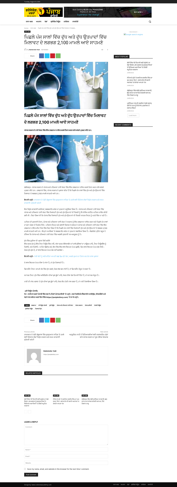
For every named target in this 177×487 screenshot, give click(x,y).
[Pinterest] (52, 55)
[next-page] (29, 411)
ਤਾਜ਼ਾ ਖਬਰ (33, 28)
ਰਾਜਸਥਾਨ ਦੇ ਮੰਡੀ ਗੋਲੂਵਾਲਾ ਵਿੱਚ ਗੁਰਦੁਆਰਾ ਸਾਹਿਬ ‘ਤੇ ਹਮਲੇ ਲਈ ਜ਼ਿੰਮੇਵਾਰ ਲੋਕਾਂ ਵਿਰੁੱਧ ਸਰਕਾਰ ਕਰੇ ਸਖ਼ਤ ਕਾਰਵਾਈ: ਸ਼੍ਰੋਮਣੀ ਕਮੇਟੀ (44, 337)
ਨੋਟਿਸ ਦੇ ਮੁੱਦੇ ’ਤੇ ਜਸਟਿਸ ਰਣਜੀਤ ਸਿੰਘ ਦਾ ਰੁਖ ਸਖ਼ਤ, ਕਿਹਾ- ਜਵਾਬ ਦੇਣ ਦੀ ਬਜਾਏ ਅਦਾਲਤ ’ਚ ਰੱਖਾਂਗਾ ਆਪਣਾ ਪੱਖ (66, 401)
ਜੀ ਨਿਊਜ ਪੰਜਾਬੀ (43, 305)
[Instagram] (148, 1)
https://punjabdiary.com (51, 354)
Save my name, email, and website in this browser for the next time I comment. (58, 469)
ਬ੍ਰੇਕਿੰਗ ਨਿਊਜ (29, 309)
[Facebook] (144, 1)
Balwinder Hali (34, 50)
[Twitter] (47, 55)
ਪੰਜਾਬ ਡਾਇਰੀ (88, 305)
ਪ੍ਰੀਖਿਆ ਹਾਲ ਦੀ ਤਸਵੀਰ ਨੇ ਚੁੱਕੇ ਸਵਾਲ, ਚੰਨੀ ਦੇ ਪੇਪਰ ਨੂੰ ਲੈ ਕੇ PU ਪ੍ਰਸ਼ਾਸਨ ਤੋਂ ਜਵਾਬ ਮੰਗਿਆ (139, 105)
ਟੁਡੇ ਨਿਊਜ (51, 305)
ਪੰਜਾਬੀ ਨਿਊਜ (97, 305)
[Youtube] (151, 1)
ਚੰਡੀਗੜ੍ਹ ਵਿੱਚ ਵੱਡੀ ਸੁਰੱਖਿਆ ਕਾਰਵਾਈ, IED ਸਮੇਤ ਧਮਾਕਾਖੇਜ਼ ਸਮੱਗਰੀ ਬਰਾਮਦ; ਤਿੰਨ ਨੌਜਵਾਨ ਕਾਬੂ (94, 401)
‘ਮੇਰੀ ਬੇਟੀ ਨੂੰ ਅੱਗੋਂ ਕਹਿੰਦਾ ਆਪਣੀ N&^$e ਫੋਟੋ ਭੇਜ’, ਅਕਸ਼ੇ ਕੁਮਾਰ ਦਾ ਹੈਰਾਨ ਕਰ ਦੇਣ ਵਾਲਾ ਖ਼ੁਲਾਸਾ (66, 256)
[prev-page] (25, 411)
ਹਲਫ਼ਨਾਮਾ (33, 305)
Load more (132, 115)
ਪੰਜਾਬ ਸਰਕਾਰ (78, 305)
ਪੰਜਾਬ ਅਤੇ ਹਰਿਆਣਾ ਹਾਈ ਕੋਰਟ (65, 305)
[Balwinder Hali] (25, 49)
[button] (150, 21)
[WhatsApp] (58, 55)
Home (26, 28)
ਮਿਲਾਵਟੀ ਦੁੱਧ (38, 309)
